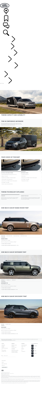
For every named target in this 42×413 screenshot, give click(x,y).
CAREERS (3, 362)
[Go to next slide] (40, 171)
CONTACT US (3, 365)
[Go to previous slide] (39, 171)
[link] (21, 11)
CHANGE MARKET (4, 360)
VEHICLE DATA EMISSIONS (5, 348)
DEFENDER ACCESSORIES (15, 351)
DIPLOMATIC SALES (4, 351)
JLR (21, 350)
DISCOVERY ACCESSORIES (15, 352)
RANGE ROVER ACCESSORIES (15, 350)
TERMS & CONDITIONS (4, 363)
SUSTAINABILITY (23, 351)
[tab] (3, 236)
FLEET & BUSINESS (4, 350)
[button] (21, 0)
